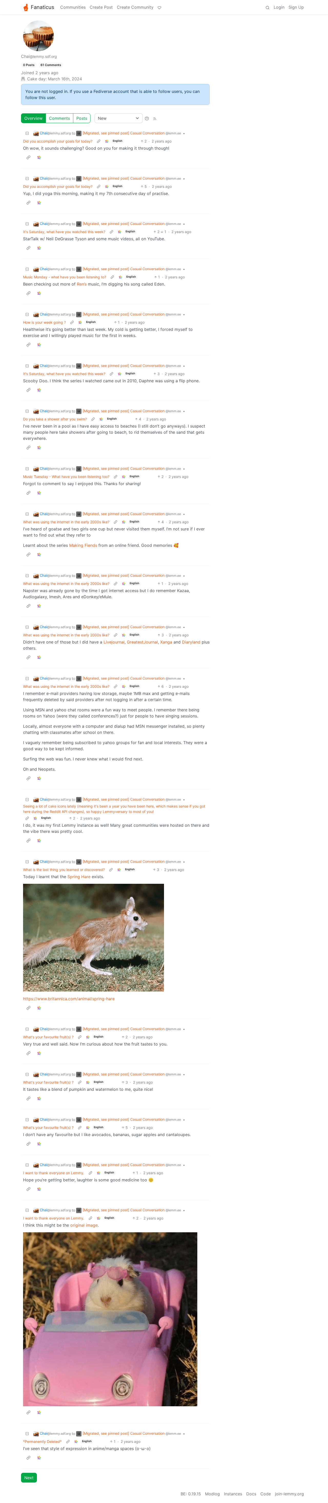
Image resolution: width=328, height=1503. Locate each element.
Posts (81, 118)
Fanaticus (42, 7)
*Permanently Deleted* (42, 1441)
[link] (107, 141)
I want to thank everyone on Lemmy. (53, 1173)
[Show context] (99, 141)
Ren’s (82, 284)
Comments (59, 118)
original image (84, 1225)
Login (279, 7)
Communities (73, 7)
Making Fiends (83, 545)
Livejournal (114, 642)
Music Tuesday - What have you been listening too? (66, 476)
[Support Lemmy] (159, 7)
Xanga (166, 642)
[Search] (267, 7)
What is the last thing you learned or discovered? (64, 869)
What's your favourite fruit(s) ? (48, 1037)
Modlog (212, 1493)
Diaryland (191, 642)
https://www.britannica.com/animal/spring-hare (69, 998)
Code (265, 1493)
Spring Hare (78, 876)
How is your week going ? (44, 322)
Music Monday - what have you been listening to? (64, 277)
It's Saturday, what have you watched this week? (64, 232)
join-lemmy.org (289, 1493)
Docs (251, 1493)
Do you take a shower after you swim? (55, 419)
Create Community (135, 7)
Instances (233, 1493)
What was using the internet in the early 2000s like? (66, 522)
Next (29, 1477)
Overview (33, 118)
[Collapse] (27, 133)
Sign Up (296, 7)
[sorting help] (147, 118)
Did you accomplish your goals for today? (58, 141)
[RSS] (155, 118)
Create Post (101, 7)
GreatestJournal (142, 642)
